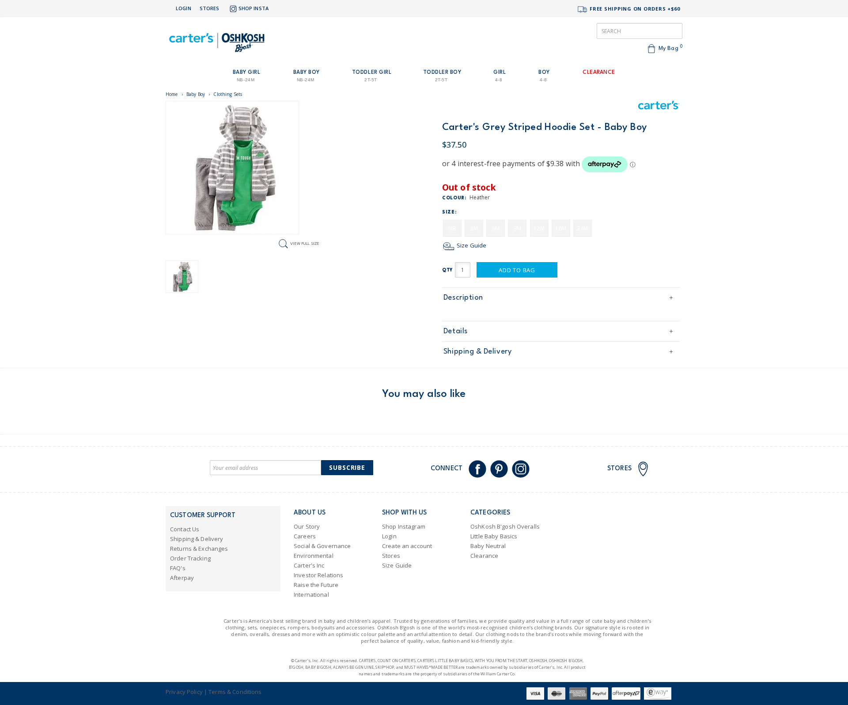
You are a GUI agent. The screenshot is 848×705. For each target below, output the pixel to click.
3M (473, 228)
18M (560, 228)
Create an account (407, 546)
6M (496, 228)
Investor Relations (318, 575)
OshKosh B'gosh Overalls (505, 526)
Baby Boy (195, 94)
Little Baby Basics (493, 536)
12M (539, 228)
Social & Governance (322, 546)
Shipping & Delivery (477, 351)
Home (172, 94)
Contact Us (184, 529)
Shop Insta (253, 8)
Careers (305, 536)
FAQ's (178, 568)
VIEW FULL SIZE (304, 243)
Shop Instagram (403, 526)
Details (455, 331)
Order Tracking (190, 558)
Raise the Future (316, 585)
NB (452, 228)
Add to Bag (517, 270)
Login (183, 8)
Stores (210, 8)
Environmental (313, 556)
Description (463, 297)
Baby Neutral (488, 546)
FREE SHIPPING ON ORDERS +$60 (634, 8)
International (311, 594)
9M (517, 228)
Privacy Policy (184, 692)
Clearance (484, 556)
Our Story (307, 526)
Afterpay (182, 578)
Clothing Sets (227, 94)
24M (582, 228)
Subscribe (347, 467)
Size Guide (470, 245)
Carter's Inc (309, 565)
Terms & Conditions (234, 692)
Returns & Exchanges (199, 549)
